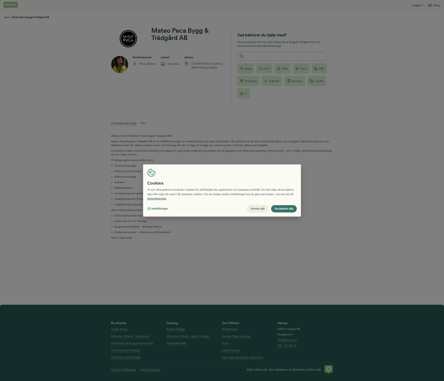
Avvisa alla (258, 208)
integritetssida (156, 198)
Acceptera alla (284, 208)
